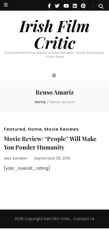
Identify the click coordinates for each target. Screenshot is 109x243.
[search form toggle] (101, 7)
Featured (14, 129)
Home (35, 129)
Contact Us (84, 218)
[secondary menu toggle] (6, 5)
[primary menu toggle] (54, 75)
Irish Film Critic (54, 34)
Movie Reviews (61, 129)
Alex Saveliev (16, 158)
